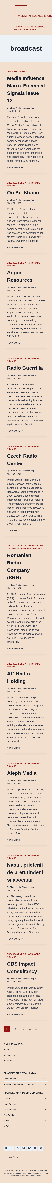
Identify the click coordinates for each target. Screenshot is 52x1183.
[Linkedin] (6, 1148)
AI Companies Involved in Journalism (20, 1084)
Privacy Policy (11, 1157)
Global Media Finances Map (22, 108)
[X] (17, 1148)
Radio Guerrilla (25, 368)
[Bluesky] (29, 1148)
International (35, 546)
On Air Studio (23, 192)
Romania (11, 186)
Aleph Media (21, 773)
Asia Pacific (9, 1115)
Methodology (9, 1055)
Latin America (10, 1109)
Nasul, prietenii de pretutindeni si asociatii (25, 872)
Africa (6, 1120)
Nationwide (34, 183)
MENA (6, 1126)
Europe (7, 1098)
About (6, 1049)
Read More (15, 167)
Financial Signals (17, 71)
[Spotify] (34, 1148)
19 (36, 1028)
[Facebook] (11, 1148)
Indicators (8, 1060)
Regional (26, 549)
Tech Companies (11, 1079)
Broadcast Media (16, 183)
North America (10, 1104)
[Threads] (40, 1148)
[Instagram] (23, 1148)
